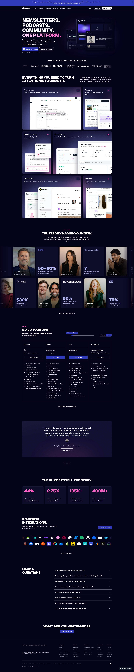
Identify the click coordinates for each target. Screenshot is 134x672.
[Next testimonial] (69, 463)
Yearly (108, 335)
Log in (90, 8)
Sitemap (79, 663)
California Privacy (41, 663)
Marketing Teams (88, 654)
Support (99, 651)
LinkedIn (109, 656)
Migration (99, 656)
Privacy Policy (37, 652)
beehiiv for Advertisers (64, 651)
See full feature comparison (67, 406)
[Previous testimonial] (65, 463)
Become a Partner (63, 656)
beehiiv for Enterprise (64, 654)
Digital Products (76, 651)
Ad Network (62, 8)
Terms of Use (25, 663)
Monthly (103, 335)
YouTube (109, 647)
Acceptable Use (49, 663)
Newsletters (75, 647)
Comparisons (100, 654)
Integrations (76, 656)
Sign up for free (107, 8)
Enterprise (55, 8)
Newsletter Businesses (89, 649)
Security (67, 663)
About (60, 647)
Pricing (69, 8)
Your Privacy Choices (59, 663)
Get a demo (97, 8)
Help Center (100, 649)
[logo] (26, 8)
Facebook (109, 649)
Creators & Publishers (89, 647)
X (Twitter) (109, 654)
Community (75, 654)
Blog (98, 647)
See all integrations (67, 553)
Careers (61, 649)
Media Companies (88, 651)
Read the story (66, 450)
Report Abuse (73, 663)
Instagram (109, 651)
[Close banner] (132, 2)
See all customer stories (66, 313)
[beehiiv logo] (110, 664)
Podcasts (75, 649)
